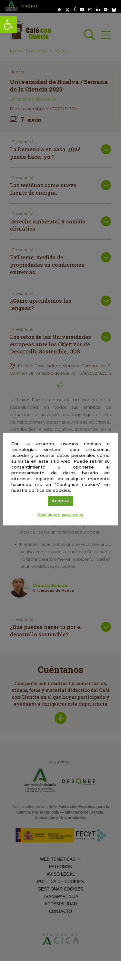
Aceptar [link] (60, 500)
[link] (8, 24)
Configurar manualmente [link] (60, 514)
